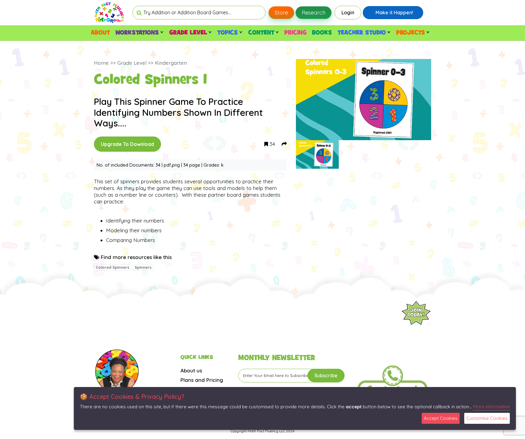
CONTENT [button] (261, 33)
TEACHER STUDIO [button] (362, 33)
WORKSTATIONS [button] (137, 33)
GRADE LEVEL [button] (188, 33)
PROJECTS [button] (410, 33)
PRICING (295, 33)
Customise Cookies (487, 418)
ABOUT (100, 33)
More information (491, 407)
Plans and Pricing (201, 380)
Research (313, 12)
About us (191, 370)
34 (271, 144)
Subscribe (326, 375)
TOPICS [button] (227, 33)
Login (347, 12)
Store (281, 12)
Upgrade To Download (127, 144)
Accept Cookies (441, 418)
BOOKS (322, 33)
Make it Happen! (394, 12)
